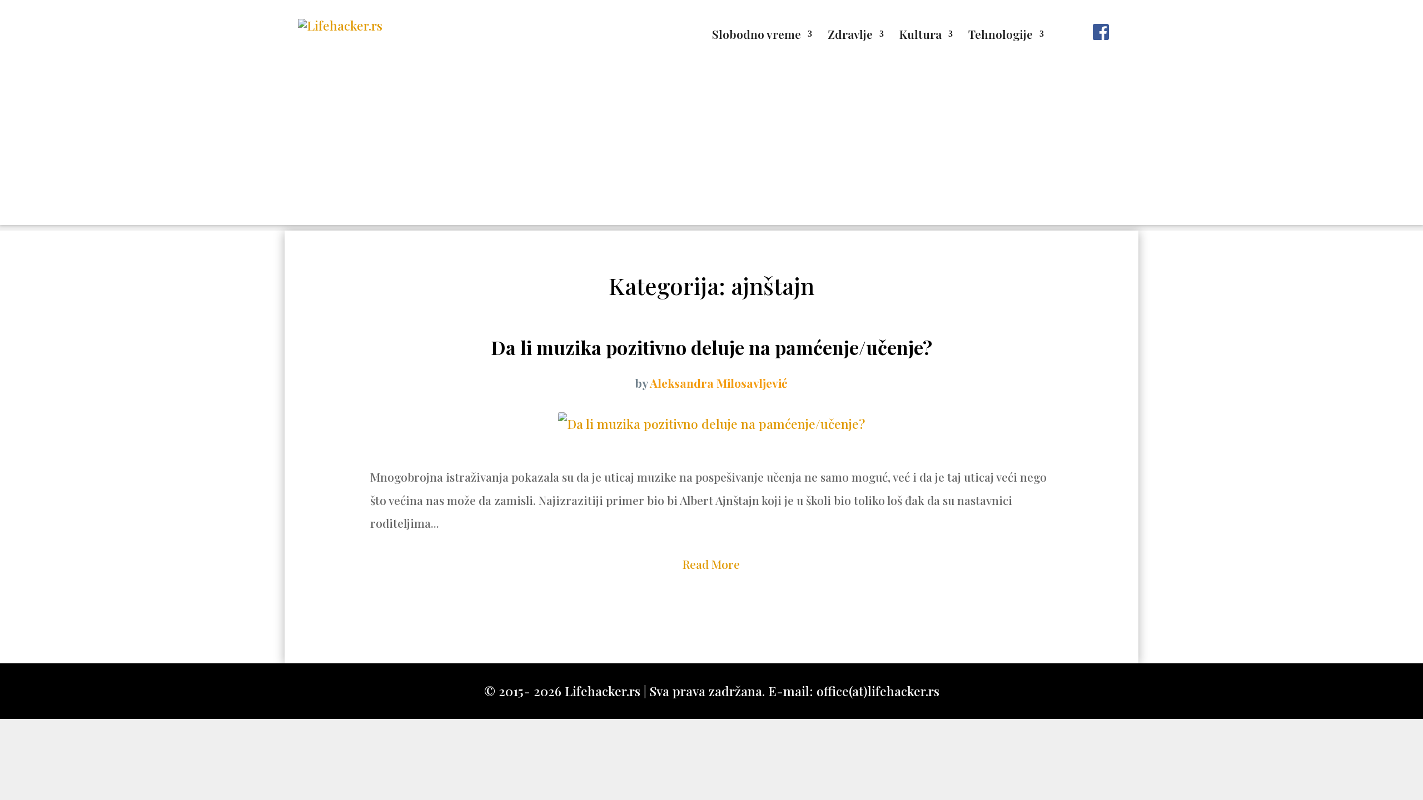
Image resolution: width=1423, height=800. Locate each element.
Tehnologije (1000, 36)
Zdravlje (850, 36)
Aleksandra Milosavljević (718, 383)
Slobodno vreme (756, 36)
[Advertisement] (711, 147)
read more (711, 564)
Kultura (920, 36)
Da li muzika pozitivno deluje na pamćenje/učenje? (711, 347)
